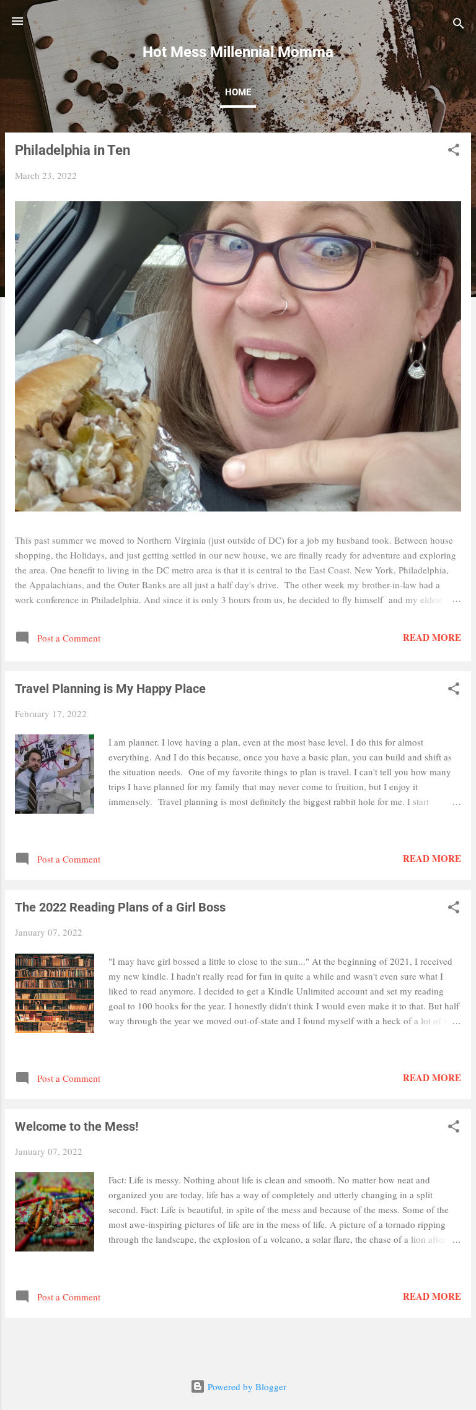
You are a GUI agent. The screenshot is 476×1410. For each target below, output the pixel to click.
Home (238, 92)
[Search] (458, 25)
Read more (432, 637)
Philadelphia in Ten (72, 150)
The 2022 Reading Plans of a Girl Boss (120, 907)
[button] (453, 151)
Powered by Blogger (245, 1386)
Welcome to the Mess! (76, 1126)
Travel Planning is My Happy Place (110, 688)
